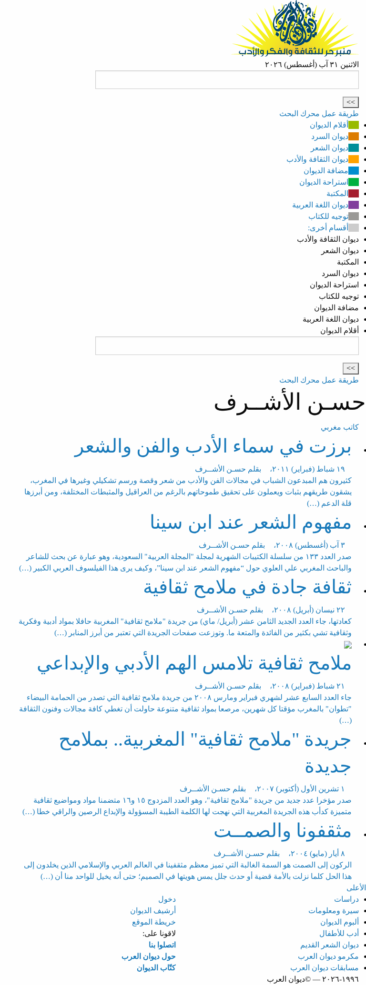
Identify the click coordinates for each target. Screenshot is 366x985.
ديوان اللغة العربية (320, 205)
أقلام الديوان (329, 125)
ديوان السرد (329, 136)
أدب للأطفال (339, 933)
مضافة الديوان (326, 171)
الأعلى (356, 888)
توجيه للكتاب (328, 216)
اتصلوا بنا (162, 945)
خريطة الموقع (154, 922)
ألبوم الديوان (339, 922)
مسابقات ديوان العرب (324, 968)
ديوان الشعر (329, 148)
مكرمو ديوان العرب (328, 956)
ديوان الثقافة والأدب (317, 159)
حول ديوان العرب (149, 956)
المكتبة (337, 193)
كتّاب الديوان (156, 968)
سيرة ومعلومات (333, 910)
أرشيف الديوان (153, 910)
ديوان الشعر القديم (329, 945)
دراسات (346, 899)
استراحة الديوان (323, 182)
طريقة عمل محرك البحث (319, 113)
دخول (167, 899)
